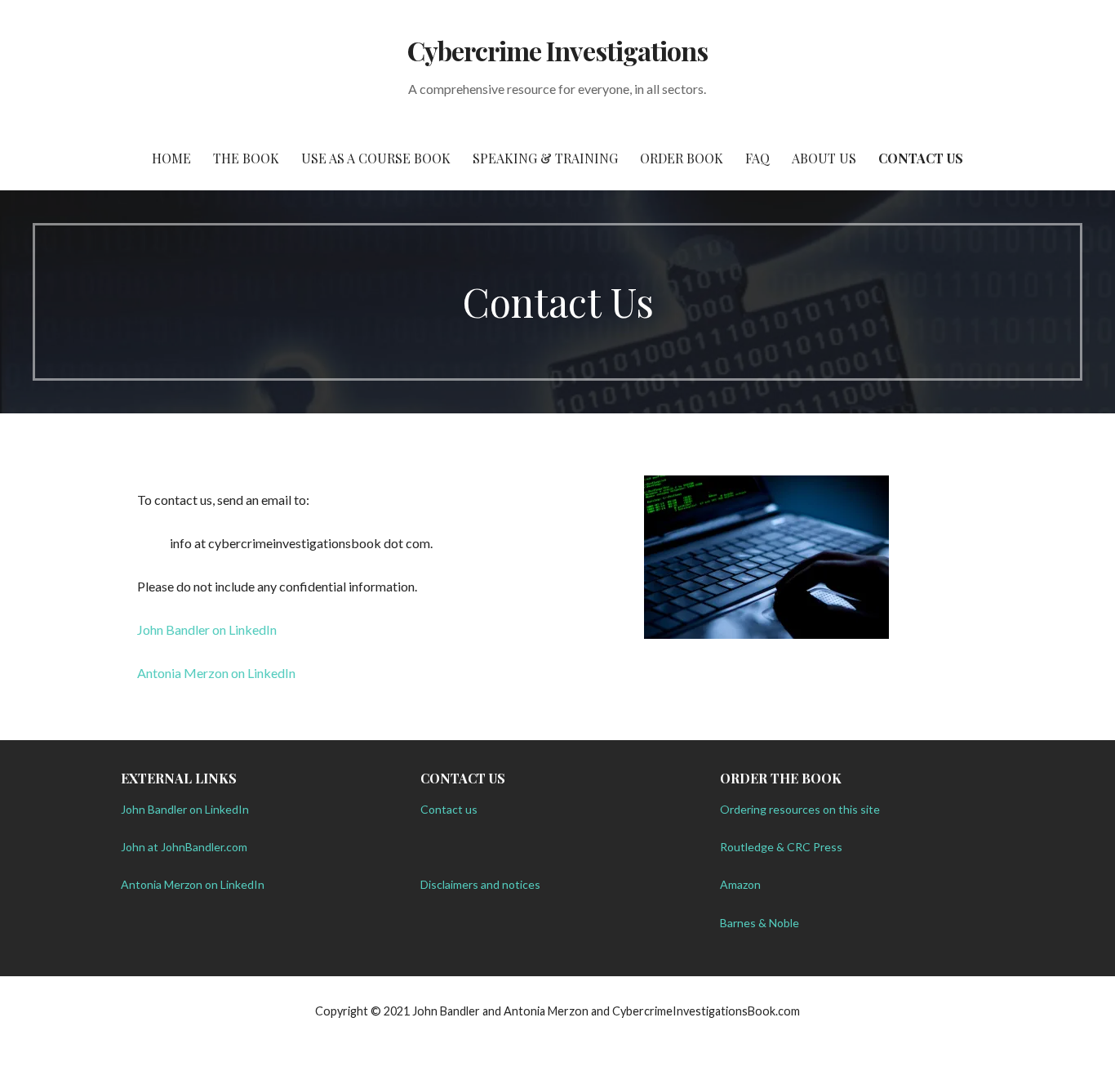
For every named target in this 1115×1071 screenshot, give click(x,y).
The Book (246, 158)
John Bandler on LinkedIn (207, 629)
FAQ (757, 158)
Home (171, 158)
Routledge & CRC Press (781, 847)
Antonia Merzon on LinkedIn (216, 673)
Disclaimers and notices (480, 884)
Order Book (681, 158)
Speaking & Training (545, 158)
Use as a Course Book (376, 158)
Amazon (740, 884)
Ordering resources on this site (800, 809)
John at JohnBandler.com (184, 847)
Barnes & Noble (759, 923)
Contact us (449, 809)
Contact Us (920, 158)
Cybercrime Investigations (557, 50)
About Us (824, 158)
